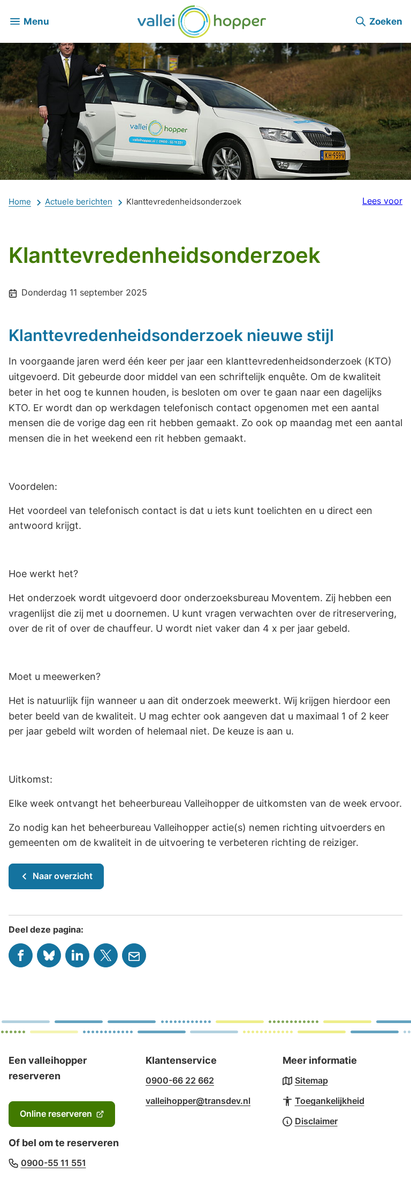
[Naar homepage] (202, 21)
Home (20, 201)
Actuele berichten (78, 201)
